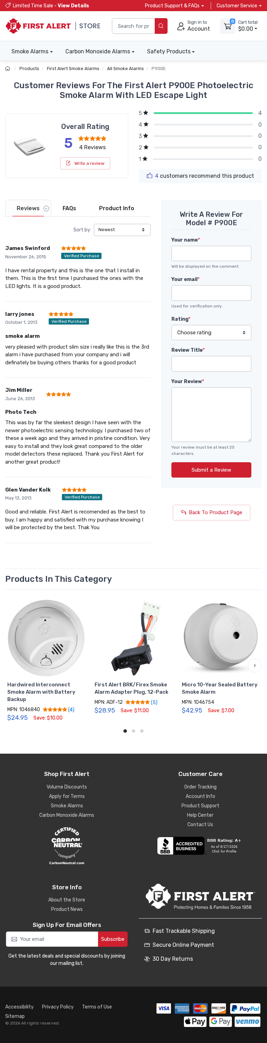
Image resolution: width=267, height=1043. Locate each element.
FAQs (69, 208)
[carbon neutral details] (66, 845)
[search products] (161, 26)
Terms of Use (97, 1007)
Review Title (188, 350)
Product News (67, 909)
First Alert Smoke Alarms (73, 68)
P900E (159, 68)
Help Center (200, 815)
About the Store (66, 900)
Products (29, 68)
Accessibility (19, 1007)
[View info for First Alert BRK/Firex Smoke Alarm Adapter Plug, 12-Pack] (133, 638)
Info (116, 208)
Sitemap (15, 1016)
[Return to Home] (8, 68)
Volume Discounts (67, 787)
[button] (12, 665)
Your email (185, 279)
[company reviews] (200, 846)
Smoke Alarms (29, 51)
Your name (185, 240)
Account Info (200, 796)
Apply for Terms (67, 796)
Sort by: (82, 230)
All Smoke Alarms (125, 68)
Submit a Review (211, 470)
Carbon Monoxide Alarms (97, 51)
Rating (181, 319)
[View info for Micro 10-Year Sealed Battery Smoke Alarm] (220, 638)
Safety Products (169, 51)
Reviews (28, 208)
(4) (70, 710)
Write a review (88, 163)
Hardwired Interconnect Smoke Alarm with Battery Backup (41, 692)
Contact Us (200, 825)
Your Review (187, 382)
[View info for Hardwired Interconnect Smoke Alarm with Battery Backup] (46, 638)
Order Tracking (200, 787)
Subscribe (112, 939)
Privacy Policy (58, 1007)
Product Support (200, 806)
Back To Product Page (215, 512)
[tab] (28, 208)
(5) (153, 702)
